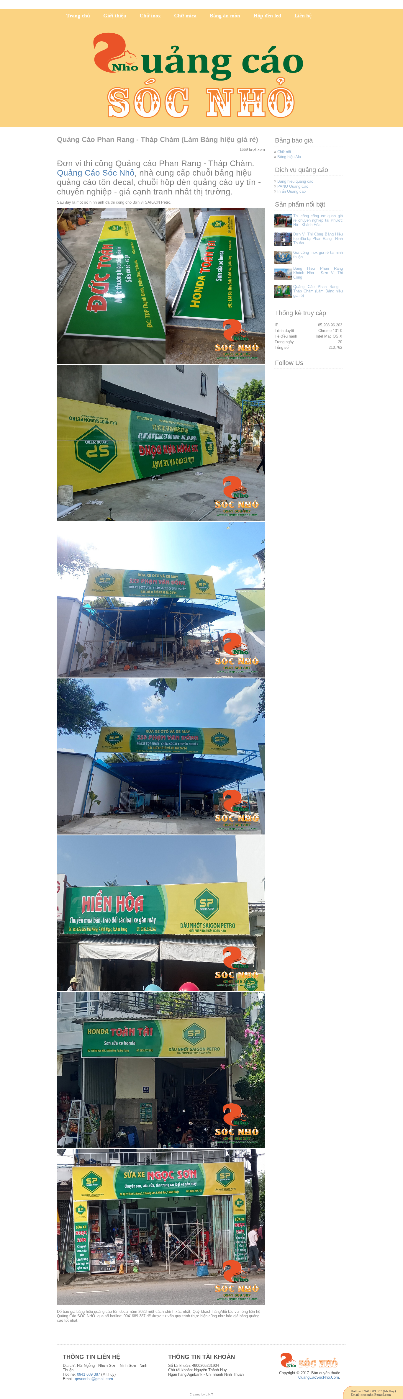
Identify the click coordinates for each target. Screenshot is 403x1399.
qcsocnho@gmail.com (94, 1379)
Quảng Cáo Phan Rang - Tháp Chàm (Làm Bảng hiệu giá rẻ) (318, 291)
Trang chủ (78, 16)
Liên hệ (303, 16)
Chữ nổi (284, 152)
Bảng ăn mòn (225, 16)
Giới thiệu (114, 16)
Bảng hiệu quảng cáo (295, 181)
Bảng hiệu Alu (289, 157)
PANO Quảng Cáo (292, 186)
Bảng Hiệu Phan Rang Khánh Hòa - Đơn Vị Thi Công (318, 272)
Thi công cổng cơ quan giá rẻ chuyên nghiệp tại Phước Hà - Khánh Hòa (318, 220)
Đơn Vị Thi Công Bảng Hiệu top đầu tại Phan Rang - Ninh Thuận (318, 238)
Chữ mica (185, 16)
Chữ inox (150, 16)
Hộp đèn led (267, 16)
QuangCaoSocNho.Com (318, 1377)
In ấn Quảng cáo (291, 191)
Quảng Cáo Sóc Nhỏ (96, 172)
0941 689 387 (88, 1374)
